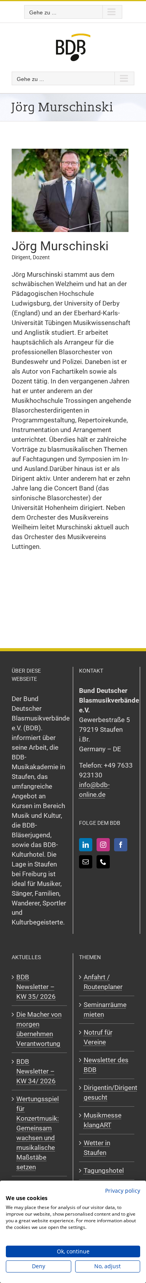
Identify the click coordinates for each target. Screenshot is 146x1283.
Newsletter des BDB (106, 1065)
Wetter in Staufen (97, 1147)
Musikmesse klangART (102, 1120)
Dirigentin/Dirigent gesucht (107, 1092)
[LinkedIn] (85, 844)
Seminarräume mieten (105, 1009)
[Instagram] (103, 844)
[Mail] (85, 861)
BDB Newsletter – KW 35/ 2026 (36, 986)
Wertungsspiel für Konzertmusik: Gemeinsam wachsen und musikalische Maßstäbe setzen (37, 1133)
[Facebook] (120, 844)
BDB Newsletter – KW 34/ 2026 (36, 1071)
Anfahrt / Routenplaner (103, 982)
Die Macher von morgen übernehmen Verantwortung (39, 1029)
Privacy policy (122, 1190)
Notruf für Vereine (98, 1037)
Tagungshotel (104, 1170)
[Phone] (103, 861)
